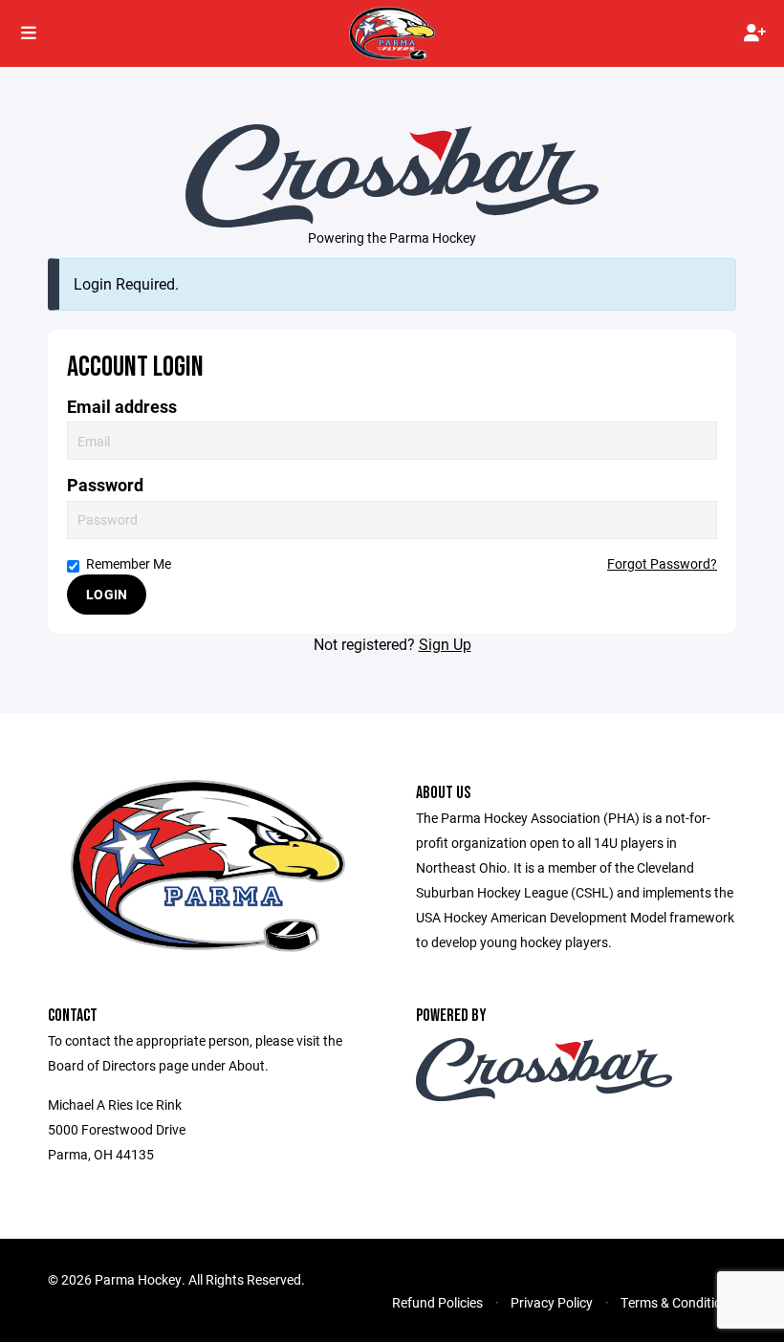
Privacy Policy (552, 1302)
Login (106, 594)
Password (105, 485)
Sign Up (445, 644)
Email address (122, 407)
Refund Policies (437, 1302)
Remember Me (128, 563)
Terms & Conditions (678, 1302)
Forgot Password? (662, 563)
